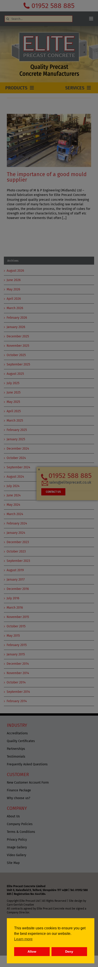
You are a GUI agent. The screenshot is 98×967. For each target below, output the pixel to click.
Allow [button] (32, 951)
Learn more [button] (23, 939)
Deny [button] (69, 951)
